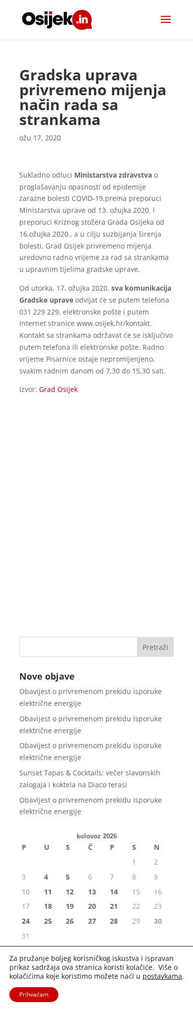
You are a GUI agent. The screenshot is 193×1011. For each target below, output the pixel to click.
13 (92, 891)
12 (70, 891)
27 (92, 921)
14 (114, 891)
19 (70, 906)
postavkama (162, 976)
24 (26, 921)
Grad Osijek (58, 389)
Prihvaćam (33, 994)
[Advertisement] (96, 525)
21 (114, 906)
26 (70, 921)
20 (92, 906)
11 (48, 891)
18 (48, 906)
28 (114, 921)
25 (48, 921)
